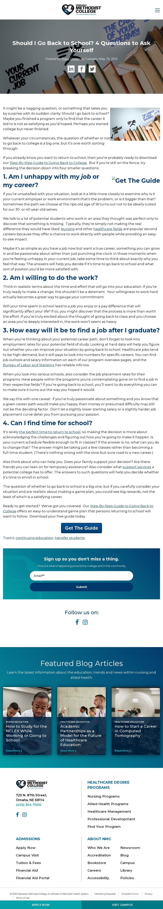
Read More (13, 750)
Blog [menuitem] (124, 855)
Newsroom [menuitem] (130, 848)
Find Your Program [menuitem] (104, 827)
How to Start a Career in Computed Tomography (136, 731)
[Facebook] (18, 814)
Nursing (68, 229)
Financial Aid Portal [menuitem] (32, 878)
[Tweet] (92, 68)
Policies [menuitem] (127, 878)
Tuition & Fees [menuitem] (28, 863)
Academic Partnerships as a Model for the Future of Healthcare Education (80, 735)
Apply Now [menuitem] (26, 848)
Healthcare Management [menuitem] (109, 811)
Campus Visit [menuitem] (27, 855)
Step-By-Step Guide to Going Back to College (48, 163)
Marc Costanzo (73, 59)
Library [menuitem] (126, 870)
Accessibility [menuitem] (98, 878)
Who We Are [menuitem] (98, 848)
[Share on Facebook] (81, 68)
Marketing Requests (105, 893)
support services (137, 467)
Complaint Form (130, 893)
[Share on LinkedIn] (71, 68)
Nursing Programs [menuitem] (103, 796)
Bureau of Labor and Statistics (28, 365)
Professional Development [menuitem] (111, 819)
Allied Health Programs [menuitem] (107, 804)
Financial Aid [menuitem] (27, 870)
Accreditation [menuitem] (99, 855)
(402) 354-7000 (28, 805)
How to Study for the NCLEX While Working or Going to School (26, 733)
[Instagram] (25, 814)
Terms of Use (22, 897)
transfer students (70, 538)
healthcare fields (107, 229)
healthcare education (75, 722)
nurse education (17, 722)
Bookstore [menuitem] (96, 863)
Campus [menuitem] (127, 863)
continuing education (34, 538)
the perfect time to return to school (50, 432)
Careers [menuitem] (94, 870)
